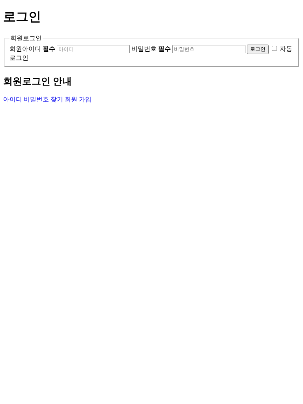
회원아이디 (32, 48)
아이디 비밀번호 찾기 (33, 99)
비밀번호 (151, 48)
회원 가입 (78, 99)
